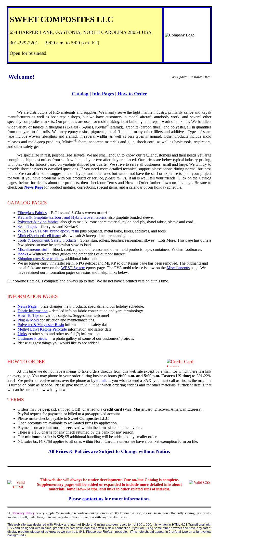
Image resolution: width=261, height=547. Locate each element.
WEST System (73, 268)
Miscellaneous (178, 268)
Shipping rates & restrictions (40, 258)
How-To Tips (28, 315)
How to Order (132, 93)
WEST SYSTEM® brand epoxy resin (48, 231)
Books (23, 254)
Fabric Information (33, 311)
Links (22, 334)
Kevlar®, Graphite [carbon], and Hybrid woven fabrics (62, 217)
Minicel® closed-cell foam (39, 235)
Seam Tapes (27, 226)
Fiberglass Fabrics (32, 213)
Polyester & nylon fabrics (38, 222)
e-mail (101, 380)
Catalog (80, 93)
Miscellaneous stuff (33, 249)
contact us (92, 498)
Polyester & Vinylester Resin (41, 324)
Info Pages (103, 93)
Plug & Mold (28, 320)
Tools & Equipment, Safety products (47, 240)
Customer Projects (32, 338)
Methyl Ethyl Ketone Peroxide (42, 329)
